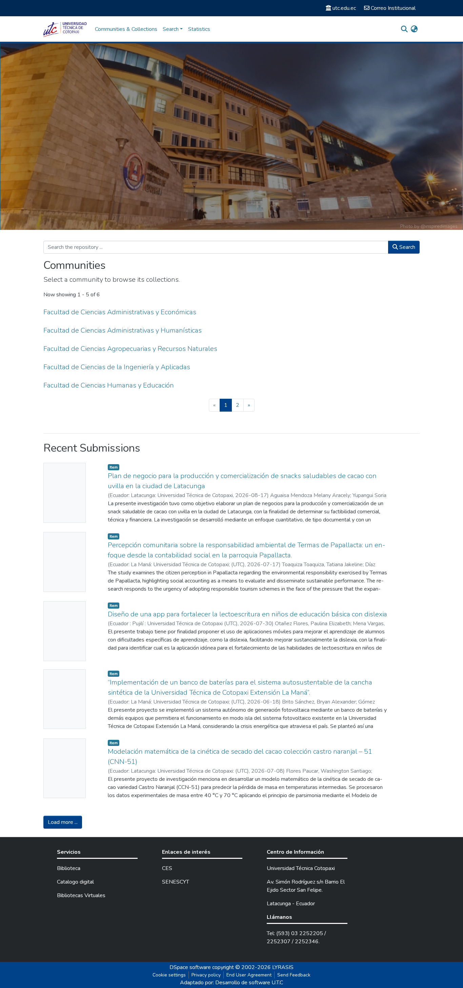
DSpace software (190, 967)
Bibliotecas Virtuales (81, 895)
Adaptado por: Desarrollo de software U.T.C (231, 982)
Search (406, 247)
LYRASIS (283, 967)
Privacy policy (206, 975)
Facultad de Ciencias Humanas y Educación (108, 385)
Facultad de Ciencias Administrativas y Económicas (119, 312)
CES (167, 868)
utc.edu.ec (344, 8)
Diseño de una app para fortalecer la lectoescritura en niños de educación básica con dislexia (247, 614)
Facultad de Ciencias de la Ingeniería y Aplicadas (116, 367)
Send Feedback (293, 975)
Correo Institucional (393, 8)
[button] (414, 29)
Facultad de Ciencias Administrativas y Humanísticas (122, 330)
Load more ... (63, 822)
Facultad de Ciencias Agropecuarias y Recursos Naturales (130, 348)
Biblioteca (68, 868)
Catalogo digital (75, 882)
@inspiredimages (439, 226)
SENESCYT (175, 882)
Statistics (199, 29)
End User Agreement (248, 975)
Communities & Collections (126, 29)
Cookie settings (169, 975)
